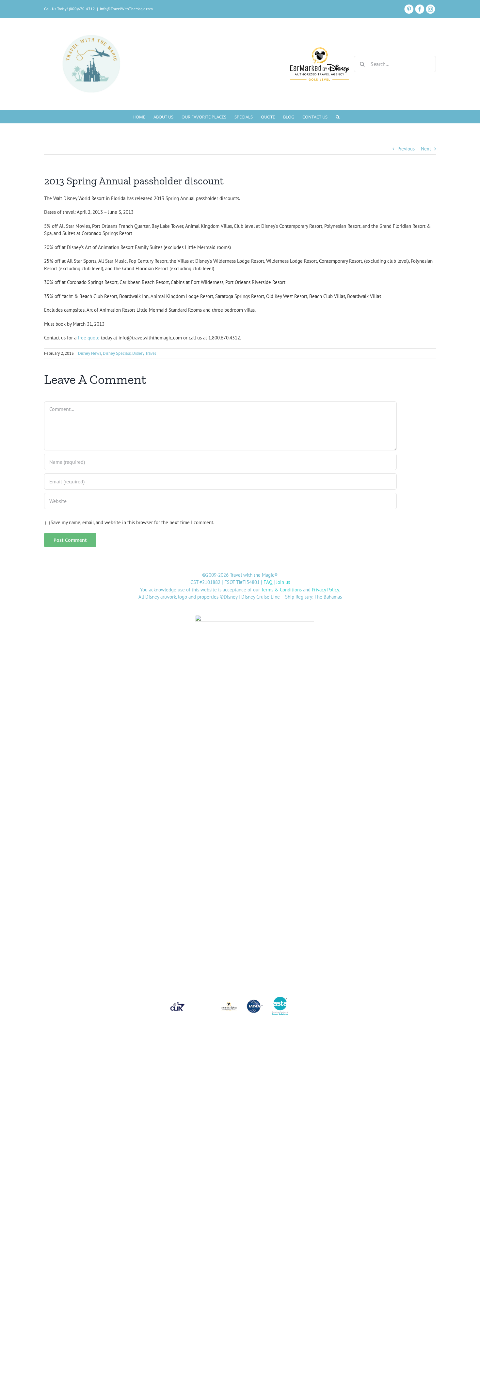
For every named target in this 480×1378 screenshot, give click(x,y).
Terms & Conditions (281, 590)
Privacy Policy (325, 590)
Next (426, 149)
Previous (406, 149)
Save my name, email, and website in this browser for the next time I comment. (132, 522)
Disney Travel (144, 353)
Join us (283, 582)
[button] (338, 116)
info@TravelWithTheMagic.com (126, 8)
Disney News (89, 353)
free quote (89, 338)
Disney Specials (117, 353)
